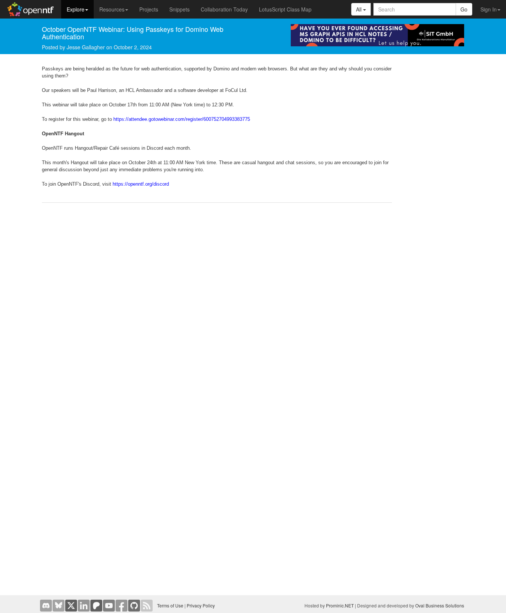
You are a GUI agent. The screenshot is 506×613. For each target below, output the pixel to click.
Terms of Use (170, 605)
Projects (148, 9)
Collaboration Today (224, 9)
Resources (111, 9)
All (359, 9)
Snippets (179, 9)
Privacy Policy (201, 605)
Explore (75, 9)
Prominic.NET (340, 605)
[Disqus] (217, 303)
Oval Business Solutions (439, 605)
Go (463, 9)
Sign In (488, 9)
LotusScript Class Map (285, 9)
